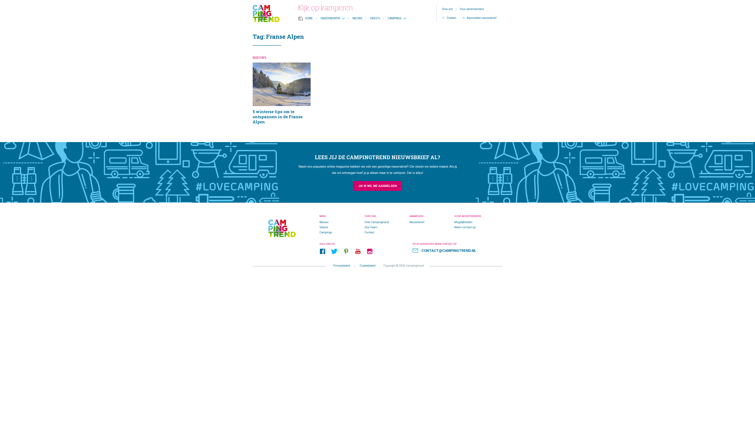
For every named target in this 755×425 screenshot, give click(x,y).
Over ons (447, 9)
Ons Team (371, 227)
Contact (369, 232)
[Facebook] (322, 251)
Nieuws (357, 18)
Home (309, 18)
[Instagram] (370, 251)
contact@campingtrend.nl (448, 250)
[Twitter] (334, 251)
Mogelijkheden (463, 222)
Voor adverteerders (472, 9)
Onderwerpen (330, 18)
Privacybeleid (341, 265)
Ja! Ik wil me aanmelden (377, 186)
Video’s (375, 18)
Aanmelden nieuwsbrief (482, 17)
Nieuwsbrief (417, 222)
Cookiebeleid (368, 265)
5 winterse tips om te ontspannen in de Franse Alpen (282, 98)
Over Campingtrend (377, 222)
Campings (394, 18)
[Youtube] (358, 251)
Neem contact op (465, 227)
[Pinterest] (346, 251)
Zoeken (451, 17)
